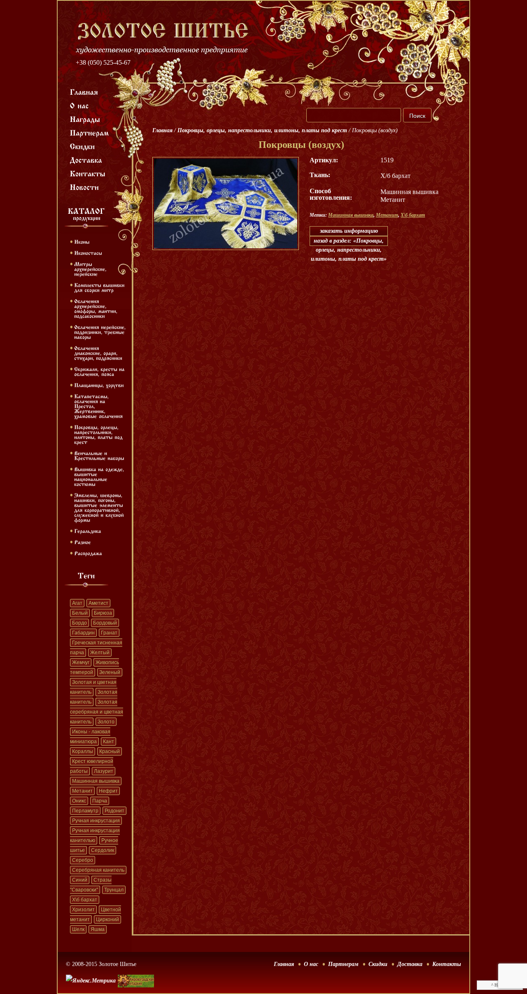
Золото (106, 722)
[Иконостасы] (88, 252)
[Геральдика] (87, 530)
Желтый (100, 652)
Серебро (82, 860)
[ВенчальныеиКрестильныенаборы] (99, 455)
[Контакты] (88, 173)
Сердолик (102, 850)
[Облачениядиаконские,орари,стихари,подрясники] (98, 352)
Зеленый (109, 672)
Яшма (98, 929)
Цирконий (107, 919)
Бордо (79, 623)
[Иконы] (81, 241)
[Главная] (84, 91)
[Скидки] (82, 146)
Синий (79, 880)
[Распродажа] (88, 553)
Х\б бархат (84, 900)
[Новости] (84, 186)
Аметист (98, 603)
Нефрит (108, 791)
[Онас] (79, 105)
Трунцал (114, 890)
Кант (108, 741)
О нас (311, 964)
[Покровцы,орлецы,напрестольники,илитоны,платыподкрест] (99, 434)
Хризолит (83, 909)
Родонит (114, 811)
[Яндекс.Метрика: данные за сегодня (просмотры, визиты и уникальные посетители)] (91, 981)
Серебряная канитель (98, 870)
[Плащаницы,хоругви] (99, 385)
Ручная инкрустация (96, 820)
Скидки (377, 964)
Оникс (79, 801)
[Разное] (82, 542)
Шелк (78, 929)
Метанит (82, 791)
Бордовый (105, 623)
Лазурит (103, 771)
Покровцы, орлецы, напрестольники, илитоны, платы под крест (262, 130)
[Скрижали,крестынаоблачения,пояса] (100, 371)
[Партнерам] (89, 132)
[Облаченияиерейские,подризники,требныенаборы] (101, 331)
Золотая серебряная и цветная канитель (96, 712)
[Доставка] (86, 159)
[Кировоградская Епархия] (136, 969)
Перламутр (85, 811)
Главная (162, 130)
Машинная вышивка (95, 781)
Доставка (409, 964)
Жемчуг (80, 662)
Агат (77, 603)
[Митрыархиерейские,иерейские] (91, 268)
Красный (109, 751)
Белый (80, 613)
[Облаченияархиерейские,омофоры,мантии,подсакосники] (96, 308)
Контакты (446, 964)
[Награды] (85, 119)
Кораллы (82, 751)
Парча (99, 801)
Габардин (83, 633)
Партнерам (343, 964)
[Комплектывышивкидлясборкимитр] (100, 287)
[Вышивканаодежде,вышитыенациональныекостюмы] (100, 476)
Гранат (109, 633)
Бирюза (103, 613)
